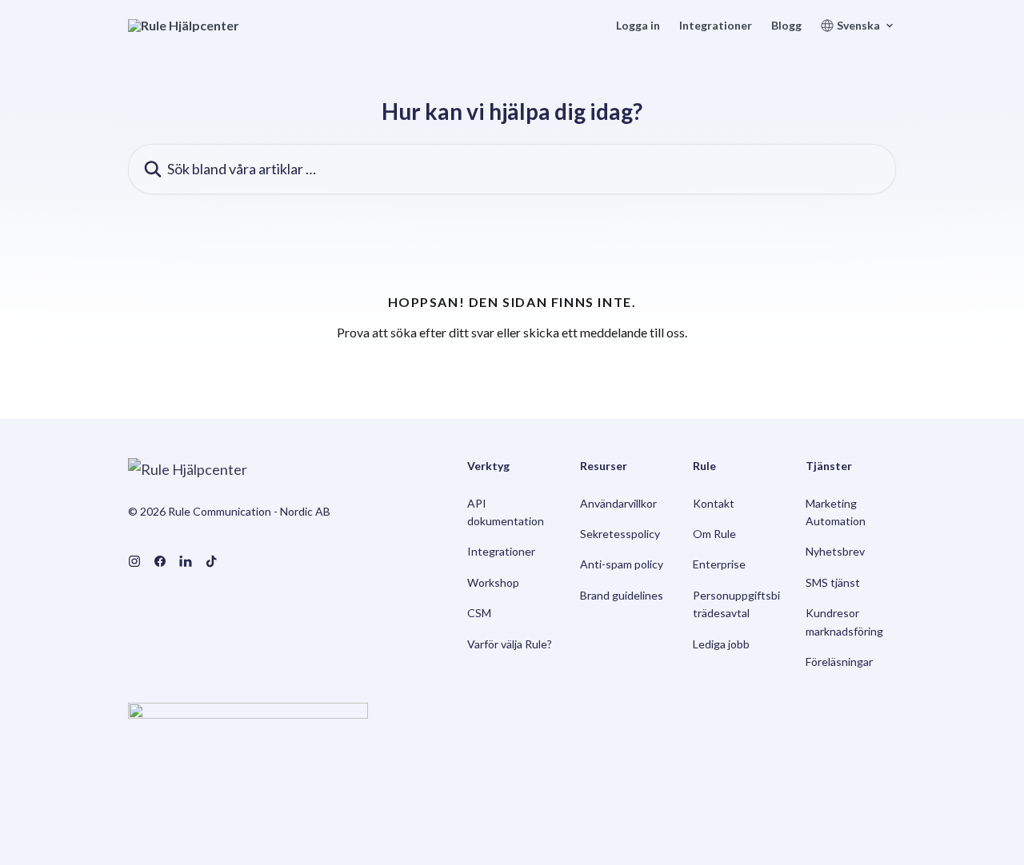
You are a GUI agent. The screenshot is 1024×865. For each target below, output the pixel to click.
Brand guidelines (621, 595)
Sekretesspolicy (620, 533)
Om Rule (714, 533)
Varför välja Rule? (509, 644)
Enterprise (719, 564)
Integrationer (715, 25)
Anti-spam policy (621, 564)
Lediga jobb (721, 644)
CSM (479, 613)
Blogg (786, 25)
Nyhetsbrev (835, 551)
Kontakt (713, 503)
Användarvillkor (618, 503)
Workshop (493, 582)
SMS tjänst (833, 582)
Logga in (638, 25)
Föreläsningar (839, 661)
